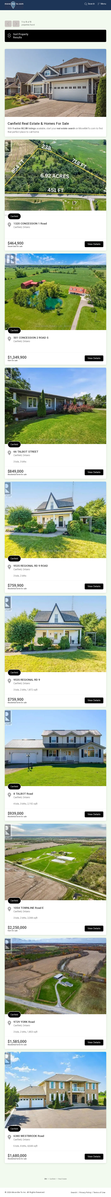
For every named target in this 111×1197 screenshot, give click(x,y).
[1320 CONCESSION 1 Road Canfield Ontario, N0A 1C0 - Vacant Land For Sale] (55, 178)
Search (91, 4)
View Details (94, 244)
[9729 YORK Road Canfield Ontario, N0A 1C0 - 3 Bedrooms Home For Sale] (55, 976)
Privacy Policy (85, 1192)
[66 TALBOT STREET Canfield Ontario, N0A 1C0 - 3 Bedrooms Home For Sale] (55, 406)
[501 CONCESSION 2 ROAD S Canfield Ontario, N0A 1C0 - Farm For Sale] (55, 292)
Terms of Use (99, 1192)
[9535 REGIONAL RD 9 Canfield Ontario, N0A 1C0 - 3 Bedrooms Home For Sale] (55, 634)
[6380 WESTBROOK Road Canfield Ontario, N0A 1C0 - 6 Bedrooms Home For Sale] (55, 1090)
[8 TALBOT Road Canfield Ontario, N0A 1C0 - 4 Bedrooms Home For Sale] (55, 748)
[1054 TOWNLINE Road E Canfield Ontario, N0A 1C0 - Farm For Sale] (55, 862)
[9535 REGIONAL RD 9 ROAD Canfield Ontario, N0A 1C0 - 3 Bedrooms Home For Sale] (55, 520)
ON (45, 1179)
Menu (103, 4)
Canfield (14, 216)
